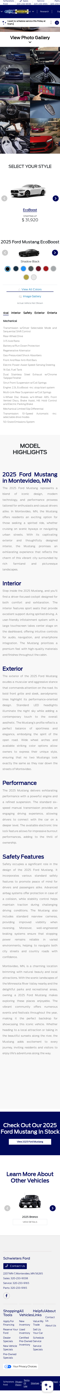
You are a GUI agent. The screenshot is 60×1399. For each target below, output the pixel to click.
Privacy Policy (18, 1383)
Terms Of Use (27, 1383)
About (50, 1311)
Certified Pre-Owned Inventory (25, 1341)
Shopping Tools (11, 1313)
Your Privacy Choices (24, 1366)
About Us (50, 1325)
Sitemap (35, 1383)
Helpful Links (39, 1313)
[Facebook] (6, 1295)
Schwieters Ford (8, 1383)
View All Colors (31, 289)
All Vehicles (26, 1313)
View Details (30, 1222)
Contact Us (17, 1266)
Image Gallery (31, 296)
